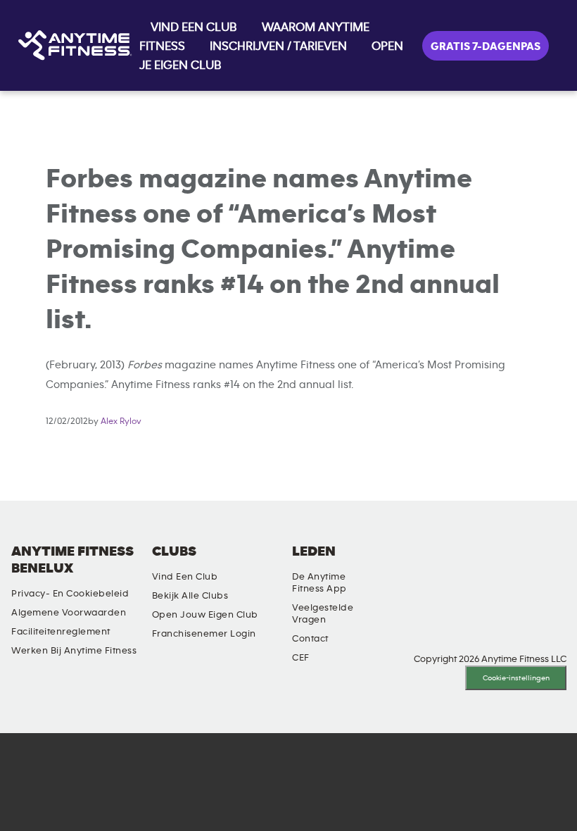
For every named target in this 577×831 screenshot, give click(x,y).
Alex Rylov (121, 421)
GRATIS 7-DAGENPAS (485, 46)
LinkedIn (404, 563)
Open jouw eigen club (205, 615)
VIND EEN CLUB (194, 27)
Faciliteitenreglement (60, 632)
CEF (301, 658)
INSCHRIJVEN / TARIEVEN (278, 46)
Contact (310, 639)
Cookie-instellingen (516, 678)
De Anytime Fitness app (319, 583)
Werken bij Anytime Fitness (74, 651)
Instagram (444, 563)
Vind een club (185, 577)
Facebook (484, 563)
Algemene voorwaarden (68, 613)
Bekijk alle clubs (190, 596)
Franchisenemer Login (204, 634)
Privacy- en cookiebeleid (70, 594)
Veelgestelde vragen (322, 614)
